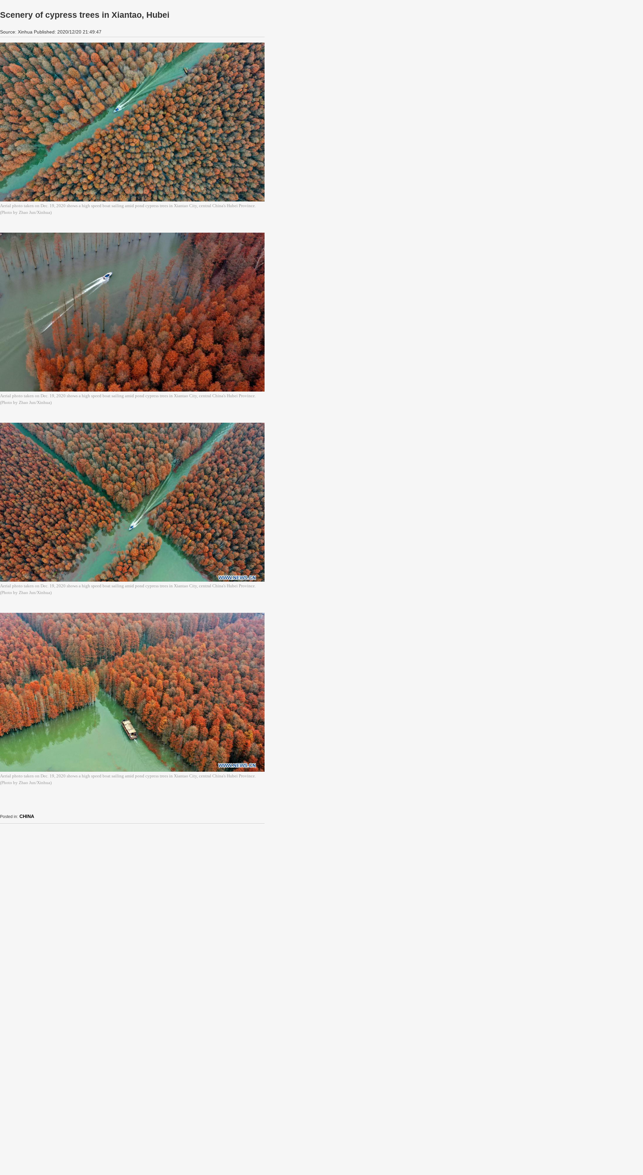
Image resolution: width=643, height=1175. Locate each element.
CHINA (26, 816)
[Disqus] (132, 913)
